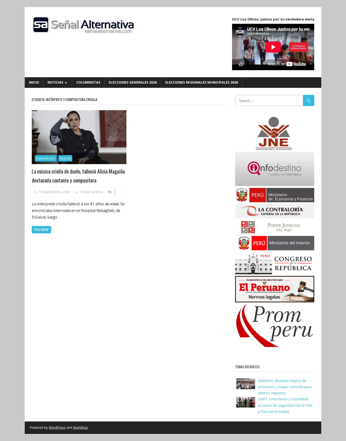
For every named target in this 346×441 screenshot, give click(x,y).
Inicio (34, 82)
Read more (41, 229)
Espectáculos (45, 158)
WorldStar (80, 427)
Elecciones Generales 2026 (133, 82)
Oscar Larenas (92, 192)
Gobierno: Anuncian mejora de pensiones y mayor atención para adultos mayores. (285, 386)
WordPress (57, 427)
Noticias (55, 82)
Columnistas (88, 82)
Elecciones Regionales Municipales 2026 (201, 82)
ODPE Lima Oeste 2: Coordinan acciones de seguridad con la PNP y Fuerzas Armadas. (285, 405)
